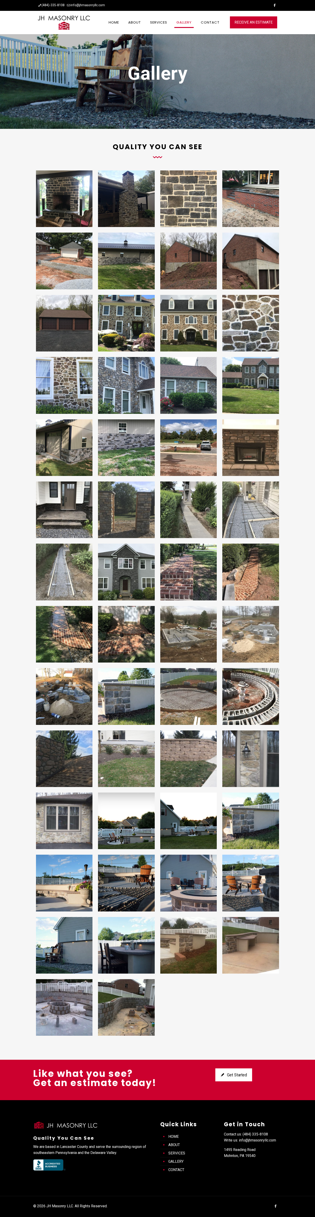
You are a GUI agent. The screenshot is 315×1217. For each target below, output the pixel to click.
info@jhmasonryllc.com (88, 5)
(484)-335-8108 (53, 5)
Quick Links (178, 1124)
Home (173, 1136)
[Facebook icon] (274, 5)
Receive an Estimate (254, 22)
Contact (176, 1170)
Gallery (176, 1161)
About (174, 1145)
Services (176, 1153)
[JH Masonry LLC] (64, 22)
